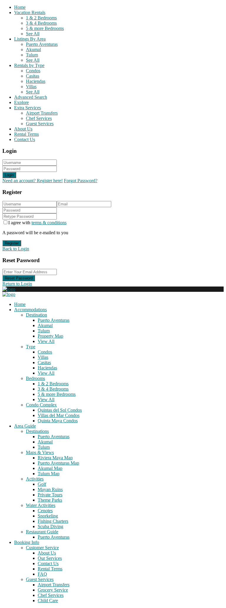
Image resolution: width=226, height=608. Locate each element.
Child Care (48, 600)
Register (12, 243)
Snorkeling (48, 515)
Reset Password (19, 278)
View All (46, 341)
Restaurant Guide (42, 531)
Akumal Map (50, 468)
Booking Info (26, 542)
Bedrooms (35, 378)
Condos (33, 70)
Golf (42, 484)
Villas (31, 86)
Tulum (32, 54)
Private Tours (50, 494)
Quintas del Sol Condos (60, 410)
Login (9, 175)
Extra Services (27, 107)
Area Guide (25, 425)
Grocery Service (53, 589)
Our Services (50, 558)
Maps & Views (40, 452)
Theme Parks (50, 500)
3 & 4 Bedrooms (41, 23)
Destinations (37, 431)
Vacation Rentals (29, 12)
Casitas (32, 75)
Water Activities (40, 505)
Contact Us (24, 139)
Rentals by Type (29, 65)
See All (32, 33)
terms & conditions (49, 222)
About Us (23, 128)
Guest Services (40, 123)
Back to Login (15, 248)
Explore (21, 102)
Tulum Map (48, 473)
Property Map (50, 336)
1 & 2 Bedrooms (41, 17)
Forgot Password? (80, 180)
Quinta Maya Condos (58, 420)
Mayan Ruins (50, 489)
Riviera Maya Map (55, 457)
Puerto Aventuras (42, 44)
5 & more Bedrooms (45, 28)
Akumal (33, 49)
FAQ (42, 574)
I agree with (37, 222)
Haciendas (35, 81)
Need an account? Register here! (32, 180)
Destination (36, 314)
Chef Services (39, 118)
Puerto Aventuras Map (58, 462)
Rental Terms (26, 134)
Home (20, 7)
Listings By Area (30, 38)
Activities (35, 478)
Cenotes (45, 510)
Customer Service (42, 547)
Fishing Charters (53, 521)
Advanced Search (30, 97)
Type (30, 346)
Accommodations (30, 309)
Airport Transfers (42, 112)
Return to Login (17, 283)
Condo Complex (41, 404)
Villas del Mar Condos (58, 415)
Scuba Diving (50, 526)
